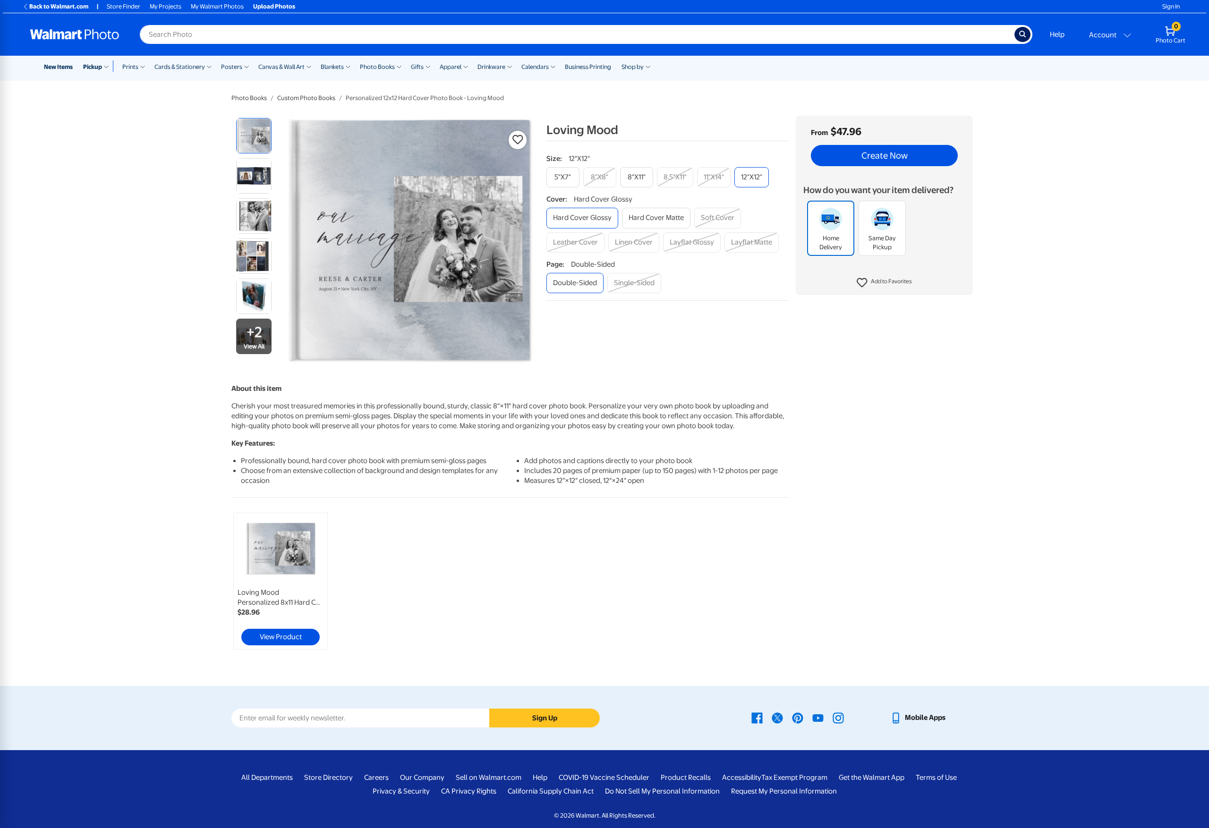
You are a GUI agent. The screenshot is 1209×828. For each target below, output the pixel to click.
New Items (58, 66)
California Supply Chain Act (551, 791)
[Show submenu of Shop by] (648, 66)
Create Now (884, 156)
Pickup (92, 66)
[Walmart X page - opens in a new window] (777, 717)
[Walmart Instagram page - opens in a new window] (838, 717)
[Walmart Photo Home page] (74, 34)
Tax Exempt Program (794, 777)
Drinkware (491, 66)
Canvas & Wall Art (281, 66)
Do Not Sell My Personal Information (662, 791)
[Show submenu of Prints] (142, 66)
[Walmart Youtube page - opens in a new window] (818, 717)
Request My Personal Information (784, 791)
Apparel (450, 66)
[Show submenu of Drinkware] (509, 66)
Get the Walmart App (871, 777)
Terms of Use (936, 777)
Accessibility (741, 777)
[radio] (254, 135)
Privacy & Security (401, 791)
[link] (280, 581)
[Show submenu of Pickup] (108, 66)
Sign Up (544, 718)
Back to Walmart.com (58, 6)
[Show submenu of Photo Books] (399, 66)
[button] (884, 283)
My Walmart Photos (217, 6)
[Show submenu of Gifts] (428, 66)
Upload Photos (274, 6)
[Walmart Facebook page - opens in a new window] (757, 717)
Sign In (1171, 6)
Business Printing (588, 66)
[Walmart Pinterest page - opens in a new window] (797, 717)
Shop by (633, 66)
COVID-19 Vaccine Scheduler (604, 777)
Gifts (417, 66)
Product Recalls (686, 777)
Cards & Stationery (179, 66)
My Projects (165, 6)
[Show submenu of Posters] (246, 66)
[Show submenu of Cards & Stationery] (209, 66)
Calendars (535, 66)
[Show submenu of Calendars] (553, 66)
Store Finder (123, 6)
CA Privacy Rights (468, 791)
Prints (130, 66)
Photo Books (377, 66)
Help (1057, 34)
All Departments (267, 777)
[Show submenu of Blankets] (348, 66)
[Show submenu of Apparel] (465, 66)
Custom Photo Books (306, 97)
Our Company (422, 777)
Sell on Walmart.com (488, 777)
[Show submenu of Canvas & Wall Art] (309, 66)
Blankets (332, 66)
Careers (376, 777)
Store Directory (328, 777)
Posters (231, 66)
